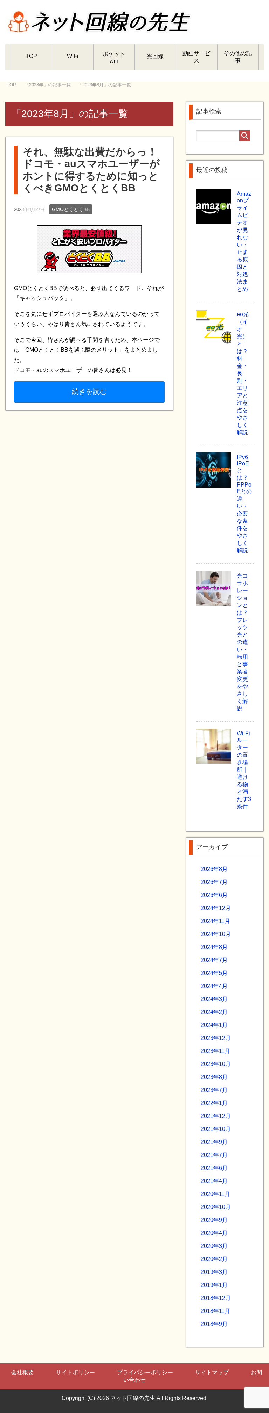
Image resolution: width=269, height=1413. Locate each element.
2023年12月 (216, 1038)
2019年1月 (214, 1285)
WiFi (72, 56)
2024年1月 (214, 1025)
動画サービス (196, 57)
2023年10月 (216, 1064)
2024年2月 (214, 1012)
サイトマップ (212, 1372)
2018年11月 (215, 1311)
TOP (31, 56)
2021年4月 (214, 1181)
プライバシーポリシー (145, 1372)
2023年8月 (214, 1077)
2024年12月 (216, 908)
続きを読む (89, 391)
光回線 (155, 56)
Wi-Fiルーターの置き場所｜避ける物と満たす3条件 (244, 769)
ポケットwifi (114, 57)
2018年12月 (216, 1298)
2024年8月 (214, 947)
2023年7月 (214, 1090)
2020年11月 (215, 1194)
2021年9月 (214, 1142)
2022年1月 (214, 1103)
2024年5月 (214, 973)
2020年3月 (214, 1246)
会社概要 (22, 1372)
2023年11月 (215, 1051)
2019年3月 (214, 1272)
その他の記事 (238, 57)
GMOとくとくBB (71, 209)
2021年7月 (214, 1155)
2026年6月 (214, 895)
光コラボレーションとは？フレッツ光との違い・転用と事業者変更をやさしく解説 (242, 642)
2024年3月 (214, 999)
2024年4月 (214, 986)
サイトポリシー (75, 1372)
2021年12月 (216, 1116)
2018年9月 (214, 1324)
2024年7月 (214, 960)
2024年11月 (215, 921)
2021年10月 (216, 1129)
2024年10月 (216, 934)
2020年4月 (214, 1233)
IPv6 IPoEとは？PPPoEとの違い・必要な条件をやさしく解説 (244, 503)
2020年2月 (214, 1259)
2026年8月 (214, 869)
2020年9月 (214, 1220)
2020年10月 (216, 1207)
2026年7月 (214, 882)
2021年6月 (214, 1168)
